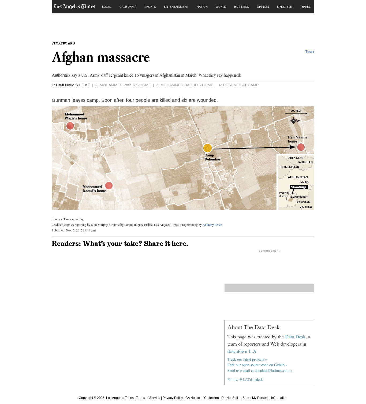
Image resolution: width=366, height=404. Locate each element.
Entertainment (176, 6)
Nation (202, 6)
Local (106, 6)
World (221, 6)
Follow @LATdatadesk (245, 379)
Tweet (309, 51)
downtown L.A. (242, 351)
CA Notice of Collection (202, 398)
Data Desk (295, 336)
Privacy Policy (173, 398)
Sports (150, 6)
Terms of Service (148, 398)
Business (241, 6)
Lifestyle (284, 6)
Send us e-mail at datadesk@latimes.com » (259, 370)
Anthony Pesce (212, 224)
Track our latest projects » (247, 359)
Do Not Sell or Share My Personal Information (254, 398)
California (127, 6)
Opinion (263, 6)
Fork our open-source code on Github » (257, 364)
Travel (305, 6)
